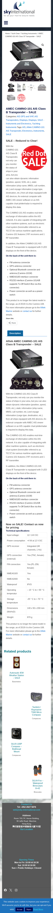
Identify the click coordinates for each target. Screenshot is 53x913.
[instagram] (16, 890)
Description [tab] (15, 333)
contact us (27, 311)
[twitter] (11, 890)
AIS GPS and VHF (25, 116)
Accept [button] (19, 909)
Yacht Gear (15, 33)
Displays (24, 120)
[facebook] (5, 890)
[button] (42, 45)
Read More (38, 909)
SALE (8, 134)
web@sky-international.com (26, 810)
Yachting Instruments (29, 33)
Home (7, 33)
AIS (24, 127)
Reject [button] (28, 909)
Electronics (27, 131)
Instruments (38, 131)
